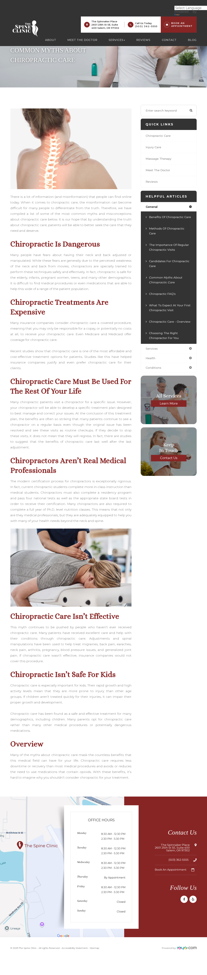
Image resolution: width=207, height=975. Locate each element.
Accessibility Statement (75, 948)
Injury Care (153, 147)
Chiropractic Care (158, 135)
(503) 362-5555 (146, 26)
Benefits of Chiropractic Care (170, 217)
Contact (169, 40)
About (50, 40)
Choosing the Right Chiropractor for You (164, 335)
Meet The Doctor (158, 170)
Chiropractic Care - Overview (170, 321)
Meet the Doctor (82, 40)
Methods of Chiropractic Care (166, 231)
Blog (192, 40)
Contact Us (168, 458)
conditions (153, 367)
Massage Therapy (158, 158)
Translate (187, 15)
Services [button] (116, 40)
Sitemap (94, 948)
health (150, 358)
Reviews (143, 40)
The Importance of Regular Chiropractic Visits (169, 247)
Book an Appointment (170, 869)
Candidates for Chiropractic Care (169, 263)
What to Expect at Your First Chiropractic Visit (170, 308)
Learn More (169, 403)
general (152, 207)
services (152, 348)
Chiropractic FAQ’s (162, 293)
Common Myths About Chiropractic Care (165, 280)
